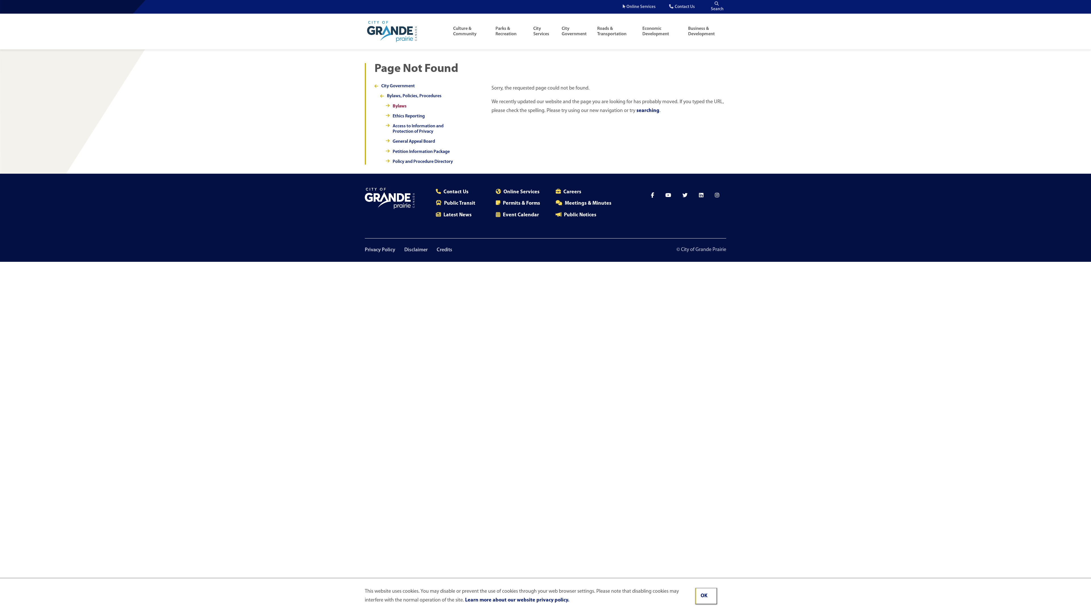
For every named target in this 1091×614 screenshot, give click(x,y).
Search (717, 9)
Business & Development (701, 31)
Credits (444, 250)
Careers (572, 192)
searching (647, 110)
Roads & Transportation (611, 31)
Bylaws (400, 106)
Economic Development (655, 31)
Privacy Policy (380, 250)
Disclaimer (416, 250)
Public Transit (459, 203)
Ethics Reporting (409, 116)
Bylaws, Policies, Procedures (414, 96)
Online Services (640, 7)
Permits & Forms (521, 203)
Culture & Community (464, 31)
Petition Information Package (421, 152)
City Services (541, 31)
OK (704, 596)
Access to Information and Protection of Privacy (418, 129)
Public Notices (580, 215)
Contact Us (685, 7)
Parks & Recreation (506, 31)
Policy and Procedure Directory (423, 161)
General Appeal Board (414, 141)
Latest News (458, 215)
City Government (574, 31)
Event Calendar (521, 215)
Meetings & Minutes (588, 203)
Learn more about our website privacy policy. (517, 600)
